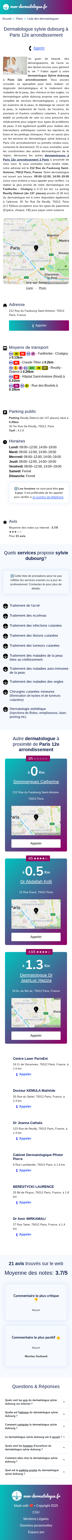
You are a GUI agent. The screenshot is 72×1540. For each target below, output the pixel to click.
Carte (29, 288)
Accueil (6, 18)
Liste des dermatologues (43, 18)
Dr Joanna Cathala (27, 1123)
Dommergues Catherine (36, 781)
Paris (19, 18)
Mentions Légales (36, 1519)
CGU (36, 1512)
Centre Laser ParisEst (30, 1059)
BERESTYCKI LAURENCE (33, 1187)
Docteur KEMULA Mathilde (34, 1091)
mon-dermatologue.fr (28, 6)
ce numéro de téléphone (47, 497)
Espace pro (36, 1532)
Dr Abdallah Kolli (36, 881)
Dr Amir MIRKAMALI (29, 1219)
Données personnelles (36, 1525)
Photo (42, 288)
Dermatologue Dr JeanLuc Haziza (36, 978)
